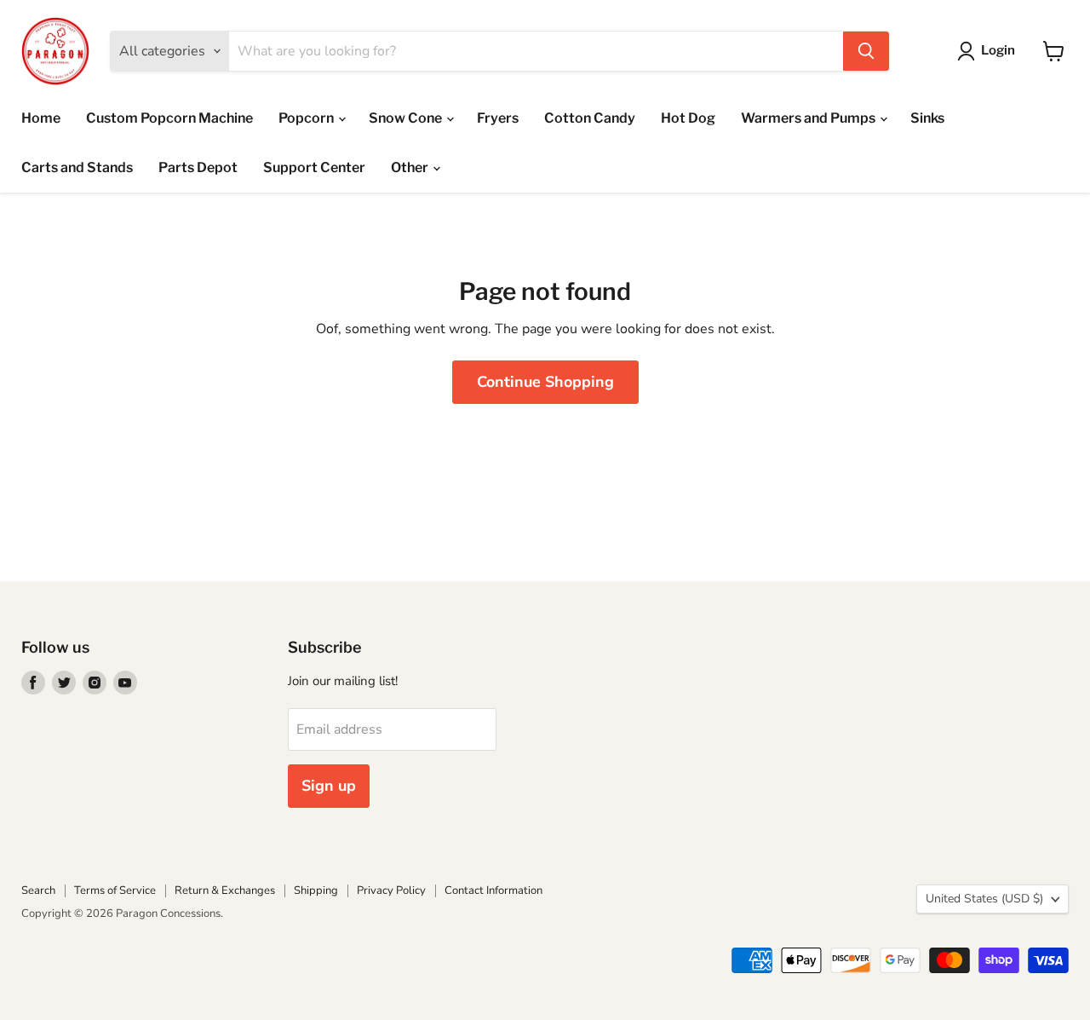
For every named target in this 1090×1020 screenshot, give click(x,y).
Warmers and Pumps (809, 118)
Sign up (328, 785)
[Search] (866, 51)
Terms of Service (115, 890)
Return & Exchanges (225, 890)
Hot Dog (688, 118)
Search (38, 890)
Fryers (498, 118)
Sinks (927, 118)
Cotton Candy (589, 118)
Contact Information (493, 890)
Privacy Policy (391, 890)
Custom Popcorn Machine (169, 118)
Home (40, 118)
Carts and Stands (77, 167)
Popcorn (307, 118)
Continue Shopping (545, 382)
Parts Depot (198, 167)
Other (411, 167)
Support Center (314, 167)
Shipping (316, 890)
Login (998, 50)
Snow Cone (407, 118)
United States (984, 898)
